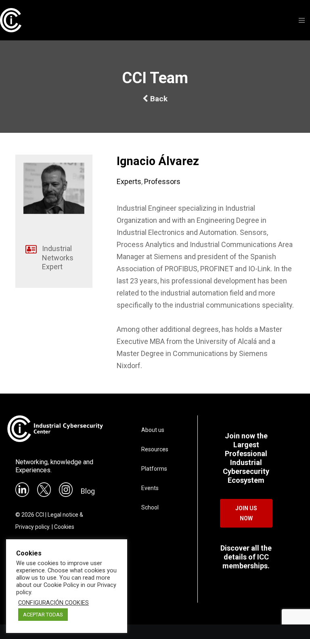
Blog (88, 491)
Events (150, 488)
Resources (154, 449)
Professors (162, 181)
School (150, 507)
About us (152, 430)
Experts (129, 181)
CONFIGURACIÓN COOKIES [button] (53, 602)
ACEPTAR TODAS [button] (43, 615)
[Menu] (299, 20)
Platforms (154, 468)
